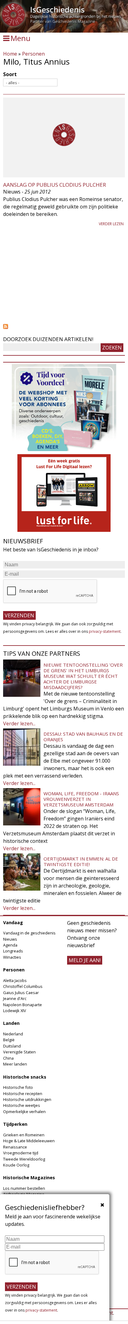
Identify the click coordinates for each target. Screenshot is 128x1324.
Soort (10, 74)
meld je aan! (85, 960)
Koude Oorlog (16, 1165)
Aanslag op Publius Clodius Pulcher (54, 184)
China (8, 1058)
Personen (33, 53)
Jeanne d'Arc (14, 998)
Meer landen (15, 1064)
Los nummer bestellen (24, 1188)
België (9, 1040)
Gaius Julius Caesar (21, 992)
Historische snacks (24, 1077)
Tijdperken (15, 1124)
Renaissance (15, 1147)
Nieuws (10, 939)
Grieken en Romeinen (23, 1135)
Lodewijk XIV (14, 1010)
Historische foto (18, 1087)
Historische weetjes (21, 1105)
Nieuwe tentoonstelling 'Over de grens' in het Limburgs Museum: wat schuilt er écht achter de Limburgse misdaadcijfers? (83, 676)
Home (10, 53)
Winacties (12, 957)
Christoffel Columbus (23, 986)
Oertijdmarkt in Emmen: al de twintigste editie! (80, 861)
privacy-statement (105, 631)
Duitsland (12, 1046)
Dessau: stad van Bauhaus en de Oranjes (83, 736)
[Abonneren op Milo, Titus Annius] (64, 326)
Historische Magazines (29, 1177)
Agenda (10, 945)
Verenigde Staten (19, 1052)
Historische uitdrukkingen (27, 1099)
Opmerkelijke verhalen (24, 1111)
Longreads (13, 951)
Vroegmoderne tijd (20, 1153)
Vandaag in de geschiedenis (29, 933)
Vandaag (13, 922)
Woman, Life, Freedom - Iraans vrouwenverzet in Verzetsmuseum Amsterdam (81, 799)
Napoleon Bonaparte (22, 1004)
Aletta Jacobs (15, 980)
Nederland (13, 1034)
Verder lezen (111, 223)
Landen (11, 1023)
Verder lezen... (19, 723)
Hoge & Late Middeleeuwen (29, 1141)
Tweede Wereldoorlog (24, 1159)
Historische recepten (22, 1093)
